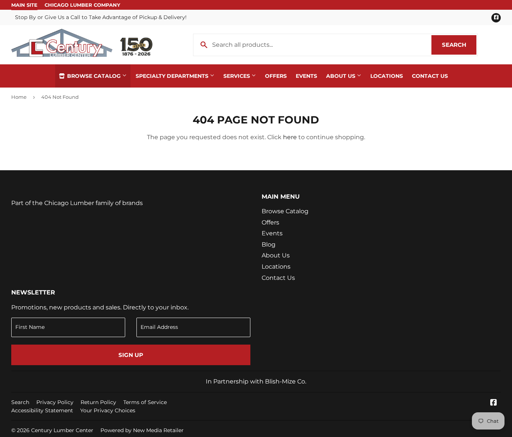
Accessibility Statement (42, 410)
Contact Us (430, 76)
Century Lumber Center (62, 430)
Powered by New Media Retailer (142, 430)
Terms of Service (145, 402)
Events (306, 76)
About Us (341, 76)
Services (237, 76)
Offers (276, 76)
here (290, 137)
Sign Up (130, 354)
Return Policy (98, 402)
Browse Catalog (94, 76)
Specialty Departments (173, 76)
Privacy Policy (54, 402)
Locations (386, 76)
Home (19, 97)
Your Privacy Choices (107, 410)
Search (459, 44)
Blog (268, 244)
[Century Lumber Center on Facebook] (493, 403)
